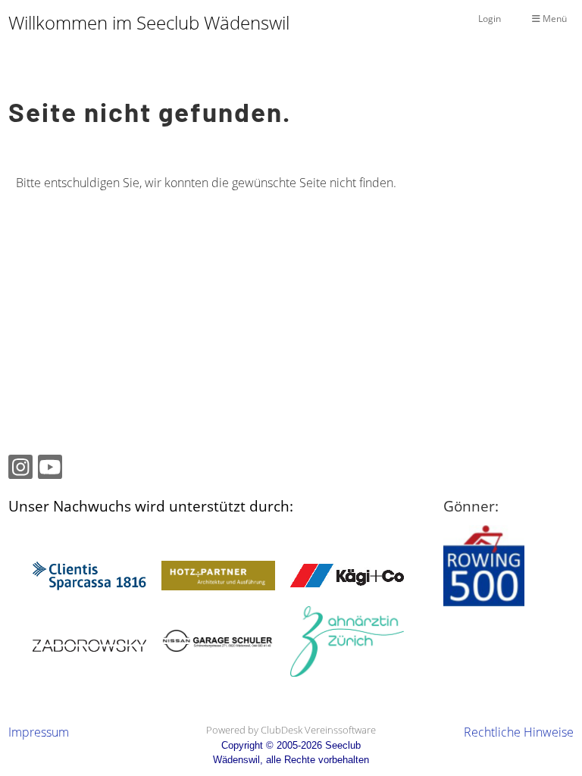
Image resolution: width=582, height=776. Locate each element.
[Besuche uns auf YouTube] (50, 469)
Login (489, 18)
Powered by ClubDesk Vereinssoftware (291, 730)
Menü (553, 18)
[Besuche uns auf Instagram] (20, 469)
